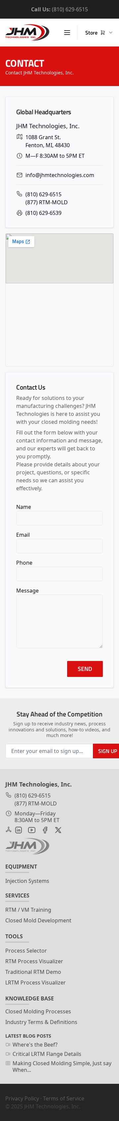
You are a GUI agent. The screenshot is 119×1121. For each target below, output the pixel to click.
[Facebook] (45, 830)
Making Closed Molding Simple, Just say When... (62, 1066)
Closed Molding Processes (38, 1011)
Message (27, 590)
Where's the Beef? (35, 1044)
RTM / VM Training (28, 909)
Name (23, 507)
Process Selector (26, 950)
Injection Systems (27, 881)
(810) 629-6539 (43, 213)
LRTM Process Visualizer (35, 982)
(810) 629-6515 (70, 9)
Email (23, 534)
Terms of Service (63, 1098)
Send (85, 668)
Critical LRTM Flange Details (47, 1054)
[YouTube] (32, 830)
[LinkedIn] (18, 830)
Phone (24, 562)
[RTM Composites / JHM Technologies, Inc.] (27, 32)
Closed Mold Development (38, 920)
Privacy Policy (22, 1098)
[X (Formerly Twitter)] (58, 830)
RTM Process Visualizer (34, 961)
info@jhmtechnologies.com (59, 175)
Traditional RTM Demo (33, 972)
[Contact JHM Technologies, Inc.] (27, 846)
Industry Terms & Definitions (41, 1022)
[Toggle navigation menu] (67, 32)
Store (91, 33)
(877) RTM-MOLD (46, 202)
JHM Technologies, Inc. (52, 1106)
